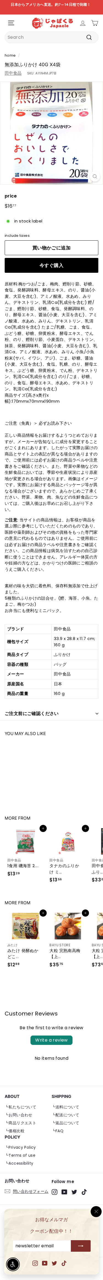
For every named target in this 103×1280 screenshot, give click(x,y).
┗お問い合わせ (18, 1115)
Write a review (51, 1040)
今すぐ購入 (51, 265)
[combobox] (51, 37)
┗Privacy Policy (20, 1147)
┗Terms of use (20, 1155)
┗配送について (65, 1115)
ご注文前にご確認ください (32, 713)
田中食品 (13, 73)
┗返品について (65, 1123)
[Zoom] (95, 176)
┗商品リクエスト (20, 1123)
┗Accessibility (19, 1163)
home (10, 55)
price (11, 196)
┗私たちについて (20, 1107)
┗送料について (65, 1107)
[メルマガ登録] (81, 1246)
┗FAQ (58, 1131)
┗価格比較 (14, 1131)
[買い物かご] (94, 23)
